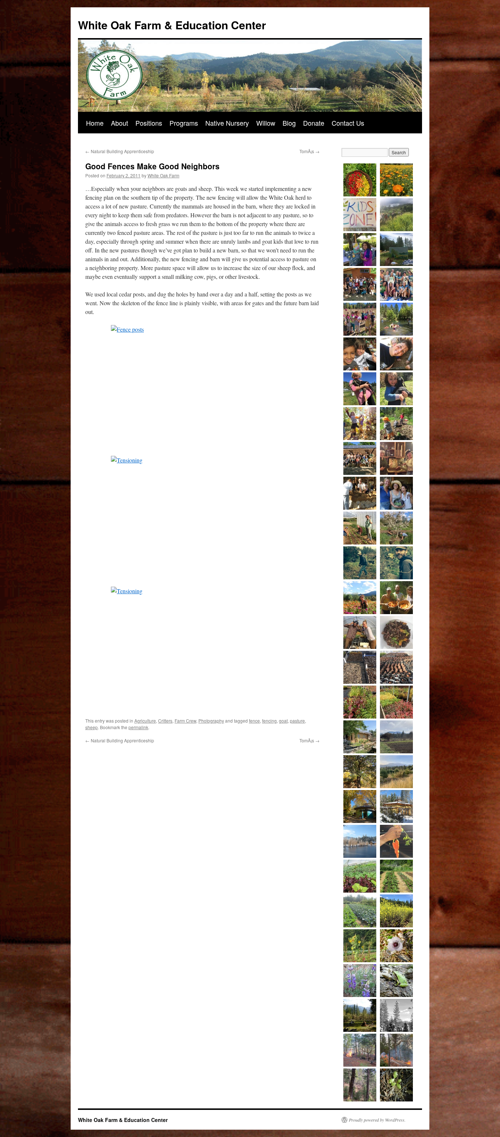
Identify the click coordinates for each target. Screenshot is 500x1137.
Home (95, 123)
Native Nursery (227, 123)
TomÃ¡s (309, 151)
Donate (313, 123)
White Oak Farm (163, 175)
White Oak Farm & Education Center (172, 25)
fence (254, 720)
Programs (183, 123)
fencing (269, 720)
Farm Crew (185, 720)
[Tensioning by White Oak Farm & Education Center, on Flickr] (202, 517)
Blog (289, 123)
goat (283, 720)
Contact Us (348, 123)
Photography (211, 720)
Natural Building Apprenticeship (119, 151)
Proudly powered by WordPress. (377, 1120)
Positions (148, 123)
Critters (165, 720)
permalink (138, 727)
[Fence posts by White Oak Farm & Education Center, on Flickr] (202, 386)
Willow (265, 123)
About (119, 123)
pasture (297, 720)
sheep (91, 727)
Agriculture (145, 720)
